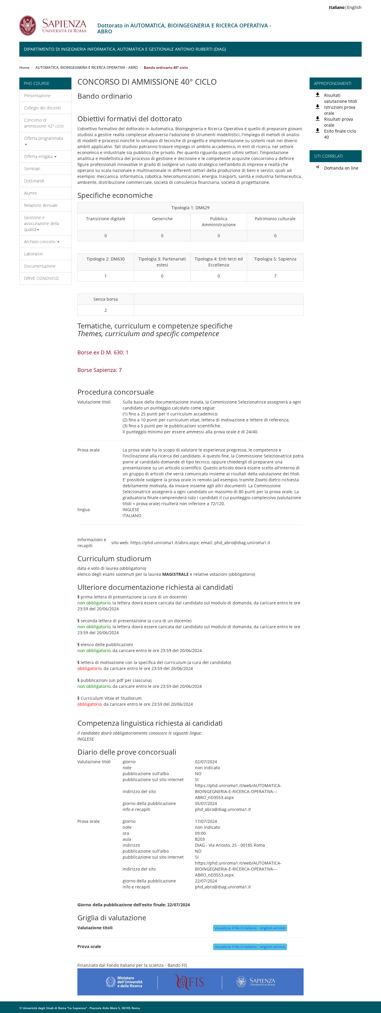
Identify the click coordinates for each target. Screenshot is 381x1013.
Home (24, 67)
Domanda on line (341, 168)
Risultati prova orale (338, 122)
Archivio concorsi (40, 241)
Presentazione (37, 95)
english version (272, 927)
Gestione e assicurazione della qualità (41, 223)
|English (345, 7)
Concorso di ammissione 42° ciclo (44, 123)
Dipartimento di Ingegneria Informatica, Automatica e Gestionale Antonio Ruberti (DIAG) (125, 49)
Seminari (32, 168)
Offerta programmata (43, 138)
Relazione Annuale (41, 205)
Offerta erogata (39, 156)
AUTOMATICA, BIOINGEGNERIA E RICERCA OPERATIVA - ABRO (86, 67)
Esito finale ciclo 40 (340, 134)
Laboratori (33, 254)
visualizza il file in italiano (236, 927)
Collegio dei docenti (42, 108)
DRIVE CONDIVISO (41, 278)
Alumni (30, 193)
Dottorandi (34, 181)
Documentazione (40, 266)
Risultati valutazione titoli (340, 98)
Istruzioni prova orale (339, 110)
